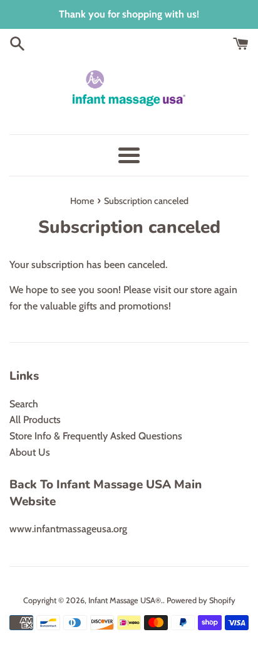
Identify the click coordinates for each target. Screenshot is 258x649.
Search (23, 404)
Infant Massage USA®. (125, 600)
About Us (29, 452)
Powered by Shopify (201, 600)
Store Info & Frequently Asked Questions (95, 436)
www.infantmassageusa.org (68, 529)
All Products (35, 420)
